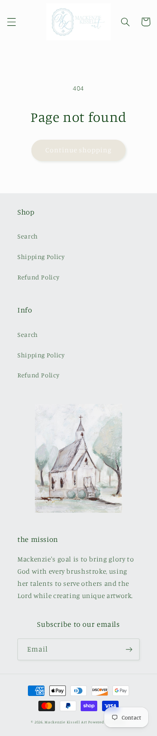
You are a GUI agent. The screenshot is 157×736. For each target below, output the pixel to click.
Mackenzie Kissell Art (65, 721)
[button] (11, 22)
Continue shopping (78, 150)
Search (27, 236)
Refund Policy (38, 277)
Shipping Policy (41, 256)
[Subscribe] (129, 649)
